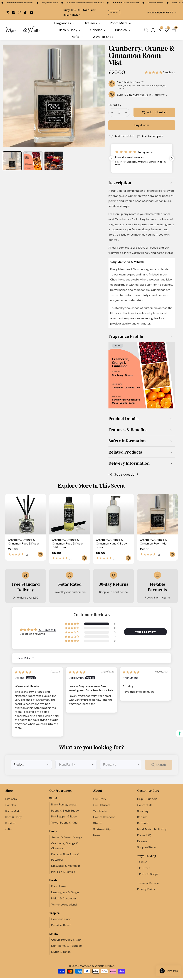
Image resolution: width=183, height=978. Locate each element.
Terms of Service (148, 883)
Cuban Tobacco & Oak (66, 939)
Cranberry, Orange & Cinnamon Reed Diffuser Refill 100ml (67, 543)
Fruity (53, 831)
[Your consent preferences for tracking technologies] (179, 733)
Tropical (54, 913)
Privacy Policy (146, 889)
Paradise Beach (61, 925)
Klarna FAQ (144, 835)
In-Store (144, 868)
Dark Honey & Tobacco (66, 946)
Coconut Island (61, 919)
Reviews (142, 841)
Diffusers (90, 23)
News (96, 835)
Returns (142, 817)
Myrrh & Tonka (61, 952)
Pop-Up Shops (148, 874)
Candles (96, 30)
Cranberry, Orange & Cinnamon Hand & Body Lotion (111, 543)
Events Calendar (104, 817)
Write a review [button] (145, 632)
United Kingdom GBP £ (160, 12)
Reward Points (138, 94)
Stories (98, 823)
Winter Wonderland (64, 904)
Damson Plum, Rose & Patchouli (65, 857)
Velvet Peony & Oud (64, 822)
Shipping (142, 811)
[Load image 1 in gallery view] (12, 160)
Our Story (99, 799)
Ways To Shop (103, 37)
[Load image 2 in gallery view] (32, 160)
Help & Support (147, 799)
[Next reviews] (172, 158)
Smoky (53, 934)
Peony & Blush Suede (65, 810)
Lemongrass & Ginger (65, 892)
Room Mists (118, 23)
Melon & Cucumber (63, 898)
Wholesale (100, 811)
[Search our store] (147, 29)
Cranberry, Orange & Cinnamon (64, 845)
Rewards (143, 823)
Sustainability (102, 829)
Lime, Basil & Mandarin (65, 866)
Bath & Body (68, 30)
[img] (23, 672)
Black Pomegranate (63, 804)
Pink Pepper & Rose (64, 816)
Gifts (76, 37)
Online (143, 862)
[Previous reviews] (111, 158)
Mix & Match (124, 82)
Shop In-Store (146, 847)
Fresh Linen (58, 886)
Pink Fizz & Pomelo (63, 872)
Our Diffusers (101, 805)
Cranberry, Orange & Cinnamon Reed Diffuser (23, 541)
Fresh (53, 880)
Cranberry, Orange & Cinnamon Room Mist (153, 541)
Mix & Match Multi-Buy (152, 829)
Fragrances (62, 23)
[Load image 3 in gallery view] (53, 160)
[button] (154, 72)
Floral (53, 798)
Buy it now (141, 125)
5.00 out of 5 (47, 630)
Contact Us (144, 805)
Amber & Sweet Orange (66, 837)
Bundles (121, 30)
